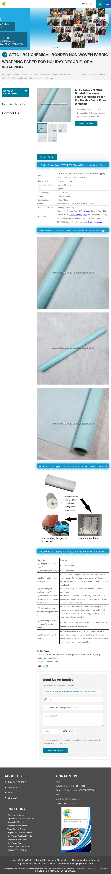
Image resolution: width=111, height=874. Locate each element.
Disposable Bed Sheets (17, 840)
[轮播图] (55, 25)
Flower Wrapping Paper (78, 215)
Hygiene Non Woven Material (19, 833)
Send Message (55, 750)
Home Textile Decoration (92, 222)
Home (7, 74)
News (11, 793)
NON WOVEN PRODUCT (18, 847)
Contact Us (14, 787)
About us (13, 776)
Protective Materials (15, 815)
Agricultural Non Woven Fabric (20, 818)
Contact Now (86, 124)
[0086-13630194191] (46, 666)
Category (15, 74)
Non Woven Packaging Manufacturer (75, 864)
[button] (53, 47)
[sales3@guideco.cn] (43, 666)
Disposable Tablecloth (16, 822)
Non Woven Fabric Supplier (85, 860)
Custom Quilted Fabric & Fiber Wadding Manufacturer (44, 860)
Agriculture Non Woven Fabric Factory (36, 864)
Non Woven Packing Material (19, 836)
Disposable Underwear (17, 826)
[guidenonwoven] (39, 666)
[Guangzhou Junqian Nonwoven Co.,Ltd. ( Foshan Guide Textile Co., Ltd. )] (4, 4)
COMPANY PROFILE (17, 782)
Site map (12, 798)
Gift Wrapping (84, 211)
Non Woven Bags (14, 843)
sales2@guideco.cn (70, 799)
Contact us (66, 776)
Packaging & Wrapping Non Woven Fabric (57, 74)
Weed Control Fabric (16, 829)
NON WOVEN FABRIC (30, 74)
